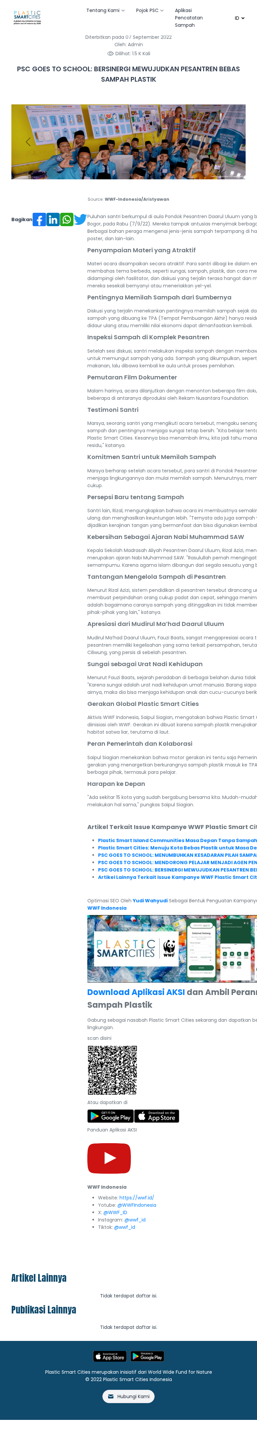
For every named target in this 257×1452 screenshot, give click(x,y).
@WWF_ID (115, 1212)
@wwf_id (135, 1219)
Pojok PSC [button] (147, 10)
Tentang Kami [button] (102, 10)
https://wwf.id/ (136, 1197)
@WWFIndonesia (136, 1205)
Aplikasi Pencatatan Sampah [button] (189, 17)
